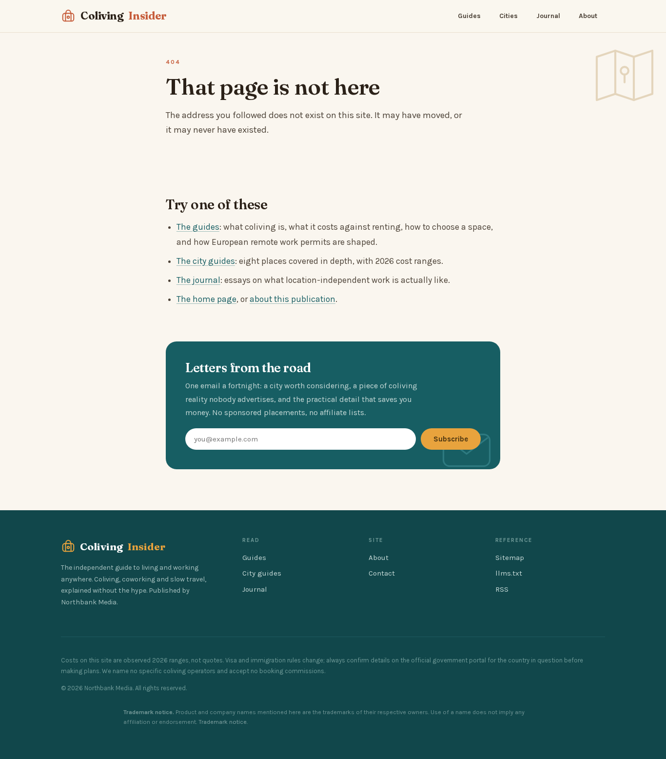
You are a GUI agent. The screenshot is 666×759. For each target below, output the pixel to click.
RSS (502, 589)
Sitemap (509, 557)
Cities (508, 16)
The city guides (205, 261)
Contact (382, 573)
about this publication (292, 299)
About (588, 16)
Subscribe (450, 439)
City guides (261, 573)
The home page (206, 299)
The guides (197, 227)
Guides (469, 16)
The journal (198, 280)
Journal (548, 16)
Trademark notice (222, 722)
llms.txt (508, 573)
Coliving (123, 15)
